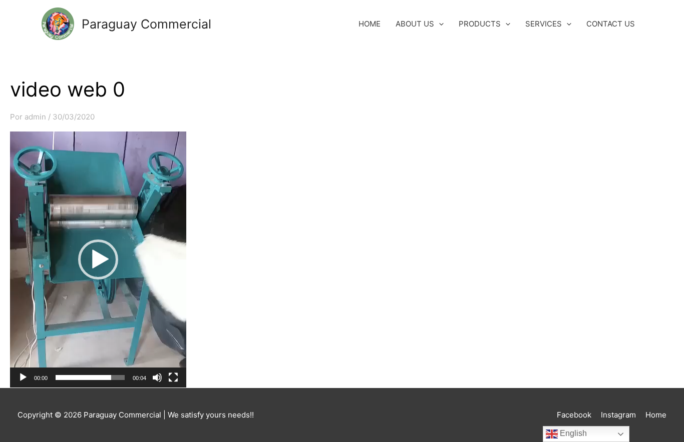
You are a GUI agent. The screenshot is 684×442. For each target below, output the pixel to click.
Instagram (618, 415)
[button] (98, 260)
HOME (370, 23)
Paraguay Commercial (146, 24)
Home (655, 415)
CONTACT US (610, 23)
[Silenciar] (157, 377)
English (572, 433)
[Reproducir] (23, 377)
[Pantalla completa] (173, 377)
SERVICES (543, 23)
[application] (98, 260)
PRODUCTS (480, 23)
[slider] (90, 377)
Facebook (574, 415)
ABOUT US (415, 23)
